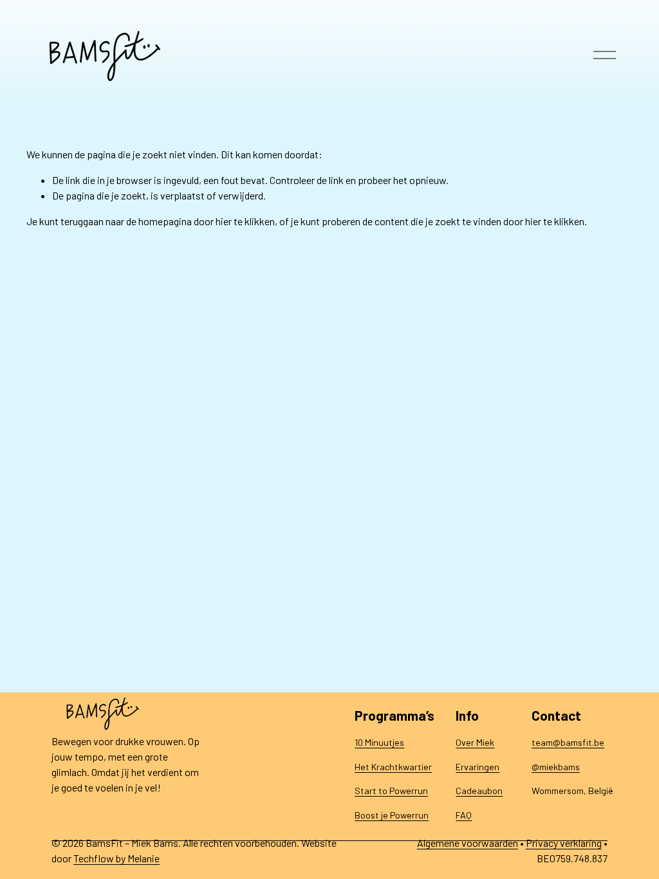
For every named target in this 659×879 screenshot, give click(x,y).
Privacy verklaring (564, 843)
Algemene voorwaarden (467, 843)
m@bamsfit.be (575, 742)
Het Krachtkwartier (393, 766)
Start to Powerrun (391, 790)
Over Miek (475, 742)
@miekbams (556, 766)
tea (539, 742)
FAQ (464, 815)
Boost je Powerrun (392, 815)
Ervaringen (477, 766)
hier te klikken (245, 221)
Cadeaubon (479, 790)
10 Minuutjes (379, 742)
